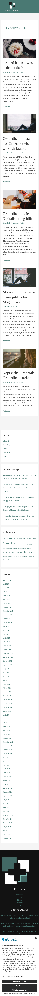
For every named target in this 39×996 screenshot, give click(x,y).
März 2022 (6, 773)
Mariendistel (23, 548)
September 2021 (8, 796)
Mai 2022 (6, 765)
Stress (32, 552)
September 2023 (8, 707)
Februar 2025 (7, 646)
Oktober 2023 (7, 703)
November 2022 (8, 746)
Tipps (4, 306)
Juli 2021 (6, 804)
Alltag (4, 538)
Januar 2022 (7, 780)
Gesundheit (6, 72)
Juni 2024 (6, 676)
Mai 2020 (6, 830)
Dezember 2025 (8, 611)
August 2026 (7, 580)
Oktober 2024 (7, 661)
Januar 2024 (7, 692)
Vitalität (25, 556)
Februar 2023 (7, 734)
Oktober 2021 (7, 792)
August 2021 (7, 800)
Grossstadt (19, 544)
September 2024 (8, 665)
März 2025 (6, 642)
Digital (24, 538)
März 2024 (6, 684)
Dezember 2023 (8, 696)
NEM (10, 552)
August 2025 (7, 626)
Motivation (5, 552)
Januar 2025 (7, 649)
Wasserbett (31, 556)
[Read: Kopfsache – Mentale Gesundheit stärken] (19, 358)
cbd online (19, 538)
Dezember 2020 (8, 815)
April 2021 (6, 807)
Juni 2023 (6, 719)
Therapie (5, 556)
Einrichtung (6, 445)
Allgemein (6, 441)
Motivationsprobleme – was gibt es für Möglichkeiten (19, 297)
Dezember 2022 (8, 742)
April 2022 (6, 769)
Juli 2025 (6, 630)
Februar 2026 (7, 603)
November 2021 (8, 788)
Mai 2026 (6, 592)
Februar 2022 (7, 777)
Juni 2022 (6, 761)
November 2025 (8, 615)
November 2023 (8, 700)
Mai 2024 (6, 680)
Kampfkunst (6, 548)
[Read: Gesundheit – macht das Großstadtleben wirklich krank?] (19, 124)
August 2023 (7, 711)
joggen (31, 544)
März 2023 (6, 730)
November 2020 (8, 819)
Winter (4, 560)
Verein (19, 556)
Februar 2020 (7, 834)
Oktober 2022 (7, 750)
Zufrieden (9, 560)
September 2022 (8, 754)
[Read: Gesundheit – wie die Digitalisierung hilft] (19, 199)
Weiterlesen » (7, 106)
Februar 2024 (7, 688)
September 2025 (8, 623)
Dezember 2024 (8, 653)
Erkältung (29, 538)
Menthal (29, 548)
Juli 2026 (6, 584)
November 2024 (8, 657)
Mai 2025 (6, 634)
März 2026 (6, 599)
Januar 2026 (7, 607)
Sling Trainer (19, 552)
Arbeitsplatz (11, 538)
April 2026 (6, 596)
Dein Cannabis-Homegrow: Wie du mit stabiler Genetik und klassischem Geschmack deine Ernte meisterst (19, 487)
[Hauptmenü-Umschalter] (34, 6)
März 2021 (6, 811)
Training (15, 556)
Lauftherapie (16, 548)
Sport (26, 552)
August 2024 (7, 669)
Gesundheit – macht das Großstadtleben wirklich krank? (18, 143)
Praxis (13, 552)
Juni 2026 (6, 588)
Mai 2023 (6, 723)
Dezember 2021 (8, 784)
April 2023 (6, 727)
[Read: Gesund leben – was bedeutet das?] (19, 48)
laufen (10, 548)
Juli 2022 (6, 757)
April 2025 (6, 638)
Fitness (5, 449)
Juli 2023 (6, 715)
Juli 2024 (6, 673)
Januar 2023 (7, 738)
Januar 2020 (7, 838)
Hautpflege (26, 544)
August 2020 (7, 827)
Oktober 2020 (7, 823)
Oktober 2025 (7, 619)
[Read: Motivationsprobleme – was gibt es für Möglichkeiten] (19, 277)
